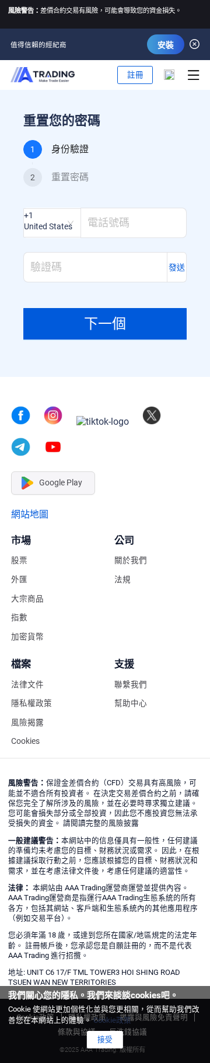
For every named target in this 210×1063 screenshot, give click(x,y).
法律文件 (27, 684)
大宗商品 (27, 599)
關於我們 (130, 560)
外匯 (19, 579)
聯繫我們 (130, 684)
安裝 (166, 45)
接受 (105, 1039)
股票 (19, 560)
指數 (19, 617)
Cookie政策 (112, 1020)
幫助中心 (130, 703)
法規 (122, 579)
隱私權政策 (31, 703)
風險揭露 (27, 722)
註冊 (135, 74)
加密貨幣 (27, 636)
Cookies (25, 741)
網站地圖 (29, 514)
